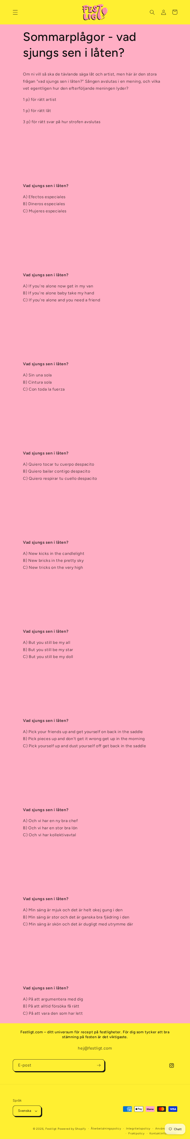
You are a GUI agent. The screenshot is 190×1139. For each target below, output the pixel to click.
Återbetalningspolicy (106, 1128)
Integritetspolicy (138, 1128)
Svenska (24, 1111)
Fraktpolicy (136, 1133)
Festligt (51, 1128)
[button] (15, 12)
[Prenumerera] (98, 1065)
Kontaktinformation (163, 1133)
